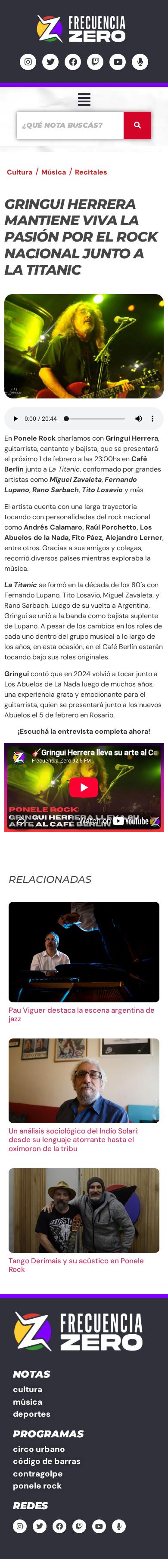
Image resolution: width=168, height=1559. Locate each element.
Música (53, 172)
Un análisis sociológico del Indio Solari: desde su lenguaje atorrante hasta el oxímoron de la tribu (74, 1139)
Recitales (91, 172)
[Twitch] (95, 62)
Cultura (20, 172)
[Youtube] (117, 62)
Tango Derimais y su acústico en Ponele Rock (76, 1265)
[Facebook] (73, 62)
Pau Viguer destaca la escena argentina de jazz (82, 1014)
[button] (84, 99)
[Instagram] (28, 62)
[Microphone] (140, 62)
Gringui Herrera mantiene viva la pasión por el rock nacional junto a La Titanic (80, 237)
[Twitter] (50, 62)
